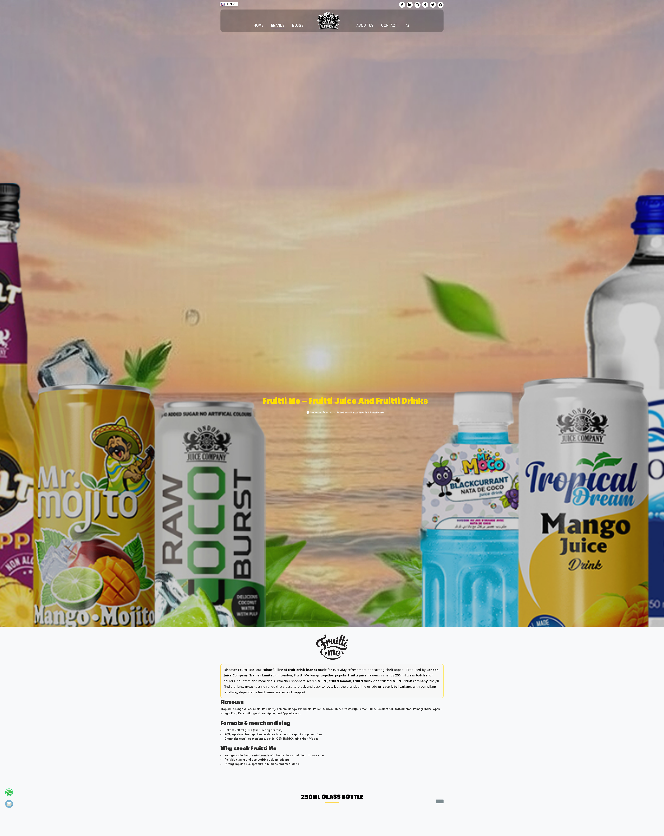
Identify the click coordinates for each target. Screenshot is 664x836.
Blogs (298, 25)
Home (258, 25)
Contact (389, 25)
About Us (365, 25)
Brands (278, 25)
